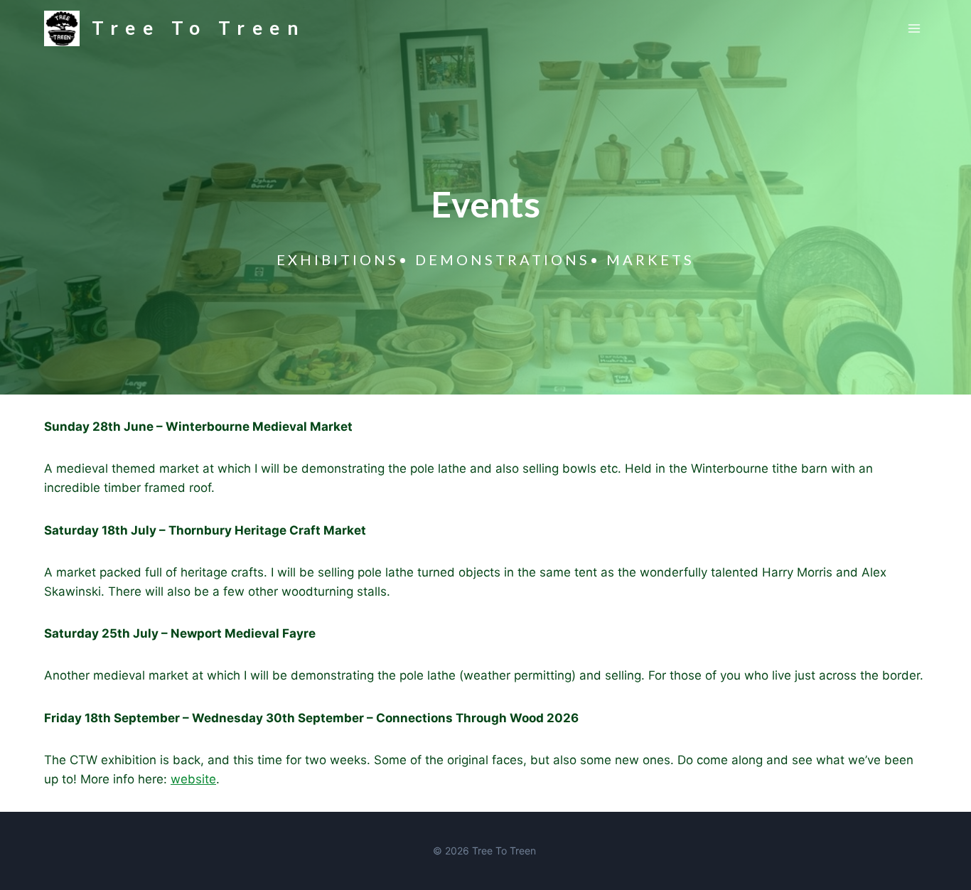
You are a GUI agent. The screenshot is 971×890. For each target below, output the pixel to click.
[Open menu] (914, 28)
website (193, 779)
